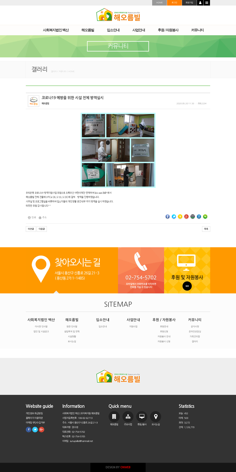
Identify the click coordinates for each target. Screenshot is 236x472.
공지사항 (195, 326)
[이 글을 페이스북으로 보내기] (167, 216)
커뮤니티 (195, 320)
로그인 (174, 3)
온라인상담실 (195, 331)
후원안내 (164, 326)
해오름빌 (72, 320)
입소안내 (102, 320)
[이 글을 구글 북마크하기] (199, 216)
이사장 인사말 (41, 326)
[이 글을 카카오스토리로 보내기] (180, 216)
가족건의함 (195, 336)
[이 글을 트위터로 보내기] (174, 216)
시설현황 (72, 336)
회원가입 (189, 3)
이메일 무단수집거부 (35, 422)
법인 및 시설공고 (41, 331)
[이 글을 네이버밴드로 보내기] (192, 216)
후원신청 (164, 331)
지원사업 (133, 326)
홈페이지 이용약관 (34, 418)
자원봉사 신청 (164, 341)
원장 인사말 (72, 326)
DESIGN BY (118, 467)
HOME (159, 3)
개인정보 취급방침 (34, 413)
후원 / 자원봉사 (164, 320)
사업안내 (133, 320)
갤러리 (195, 341)
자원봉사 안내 (164, 336)
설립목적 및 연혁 (71, 331)
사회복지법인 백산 (41, 320)
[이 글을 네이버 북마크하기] (205, 216)
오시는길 (72, 341)
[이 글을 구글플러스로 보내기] (186, 216)
